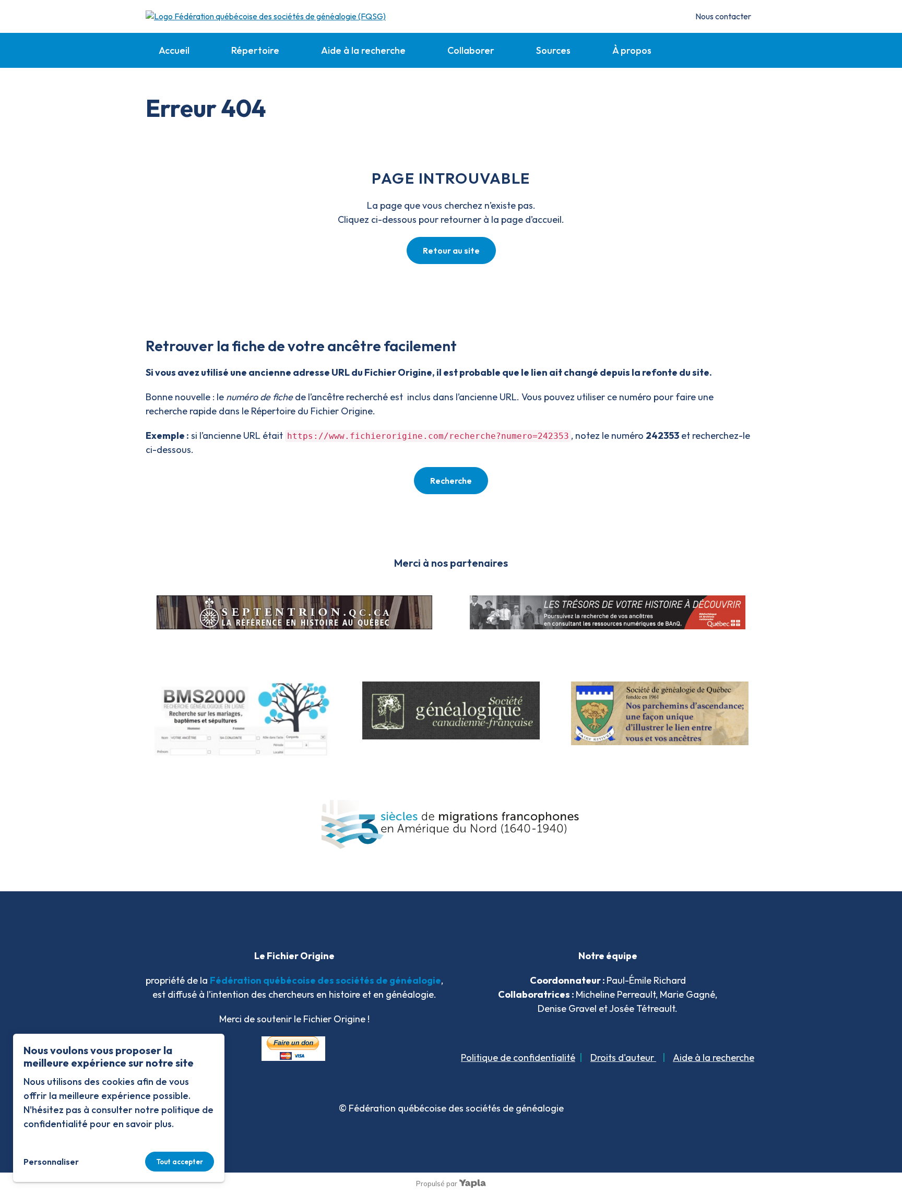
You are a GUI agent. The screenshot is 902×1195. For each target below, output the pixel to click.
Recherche (451, 480)
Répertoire (255, 50)
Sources (553, 50)
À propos (631, 50)
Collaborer (470, 50)
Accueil (174, 50)
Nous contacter (723, 16)
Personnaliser (51, 1161)
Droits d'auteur (623, 1057)
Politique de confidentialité (518, 1057)
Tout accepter (179, 1161)
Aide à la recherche (363, 50)
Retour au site (451, 250)
